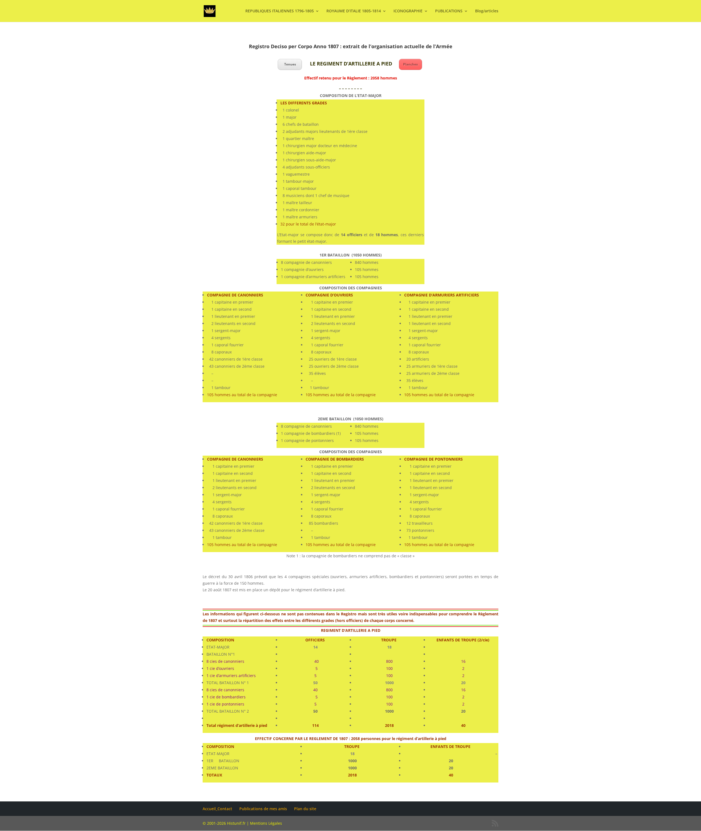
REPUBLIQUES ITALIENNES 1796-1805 (279, 11)
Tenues (290, 64)
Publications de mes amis (263, 808)
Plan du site (305, 808)
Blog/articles (486, 11)
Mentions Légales (266, 823)
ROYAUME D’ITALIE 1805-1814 (353, 11)
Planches (410, 64)
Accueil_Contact (217, 808)
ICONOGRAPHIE (408, 11)
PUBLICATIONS (448, 11)
